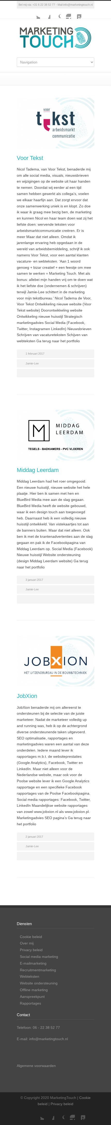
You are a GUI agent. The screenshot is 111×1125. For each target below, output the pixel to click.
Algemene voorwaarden (36, 1066)
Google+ (55, 14)
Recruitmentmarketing (38, 970)
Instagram (66, 14)
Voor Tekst (30, 158)
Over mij (27, 943)
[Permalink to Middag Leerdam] (55, 435)
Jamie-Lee (32, 363)
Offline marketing (34, 990)
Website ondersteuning (39, 983)
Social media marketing (39, 957)
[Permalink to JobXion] (55, 661)
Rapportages (30, 1003)
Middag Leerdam (38, 470)
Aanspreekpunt (32, 996)
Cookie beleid (31, 937)
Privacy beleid (31, 950)
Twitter (35, 14)
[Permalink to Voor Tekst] (55, 123)
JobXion (27, 696)
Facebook (45, 14)
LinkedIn (76, 14)
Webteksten (29, 976)
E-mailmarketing (33, 963)
